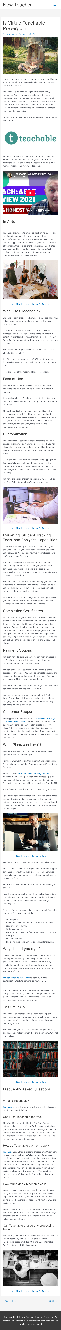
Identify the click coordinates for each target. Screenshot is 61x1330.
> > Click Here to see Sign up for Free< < (30, 304)
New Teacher (17, 5)
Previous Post (8, 1301)
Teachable (7, 1107)
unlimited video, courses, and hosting (35, 773)
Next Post (54, 1301)
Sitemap (39, 1317)
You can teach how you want (16, 978)
